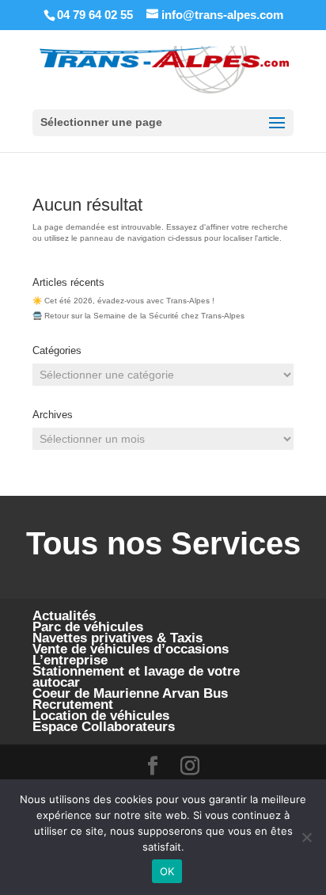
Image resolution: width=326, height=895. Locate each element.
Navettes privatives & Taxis (117, 638)
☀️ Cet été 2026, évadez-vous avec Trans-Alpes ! (123, 300)
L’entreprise (70, 660)
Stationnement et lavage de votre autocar (136, 677)
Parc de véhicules (87, 626)
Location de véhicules (100, 715)
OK (167, 871)
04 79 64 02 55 (95, 14)
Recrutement (72, 704)
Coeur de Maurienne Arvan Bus (130, 693)
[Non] (306, 837)
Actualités (64, 615)
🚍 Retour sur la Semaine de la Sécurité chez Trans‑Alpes (138, 315)
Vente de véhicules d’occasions (130, 649)
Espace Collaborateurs (103, 726)
